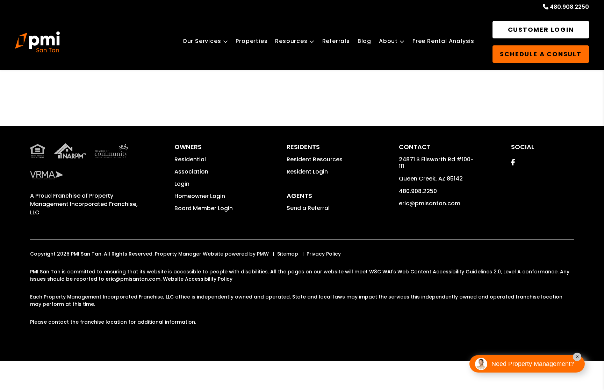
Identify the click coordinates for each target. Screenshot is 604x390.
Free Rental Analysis (443, 41)
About (388, 41)
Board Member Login (203, 208)
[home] (37, 41)
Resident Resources (315, 159)
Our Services (201, 41)
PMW (263, 253)
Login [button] (181, 184)
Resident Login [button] (307, 172)
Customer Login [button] (541, 29)
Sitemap (287, 253)
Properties (251, 41)
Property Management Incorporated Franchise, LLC (84, 204)
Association (191, 172)
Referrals (336, 41)
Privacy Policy (324, 253)
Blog (364, 41)
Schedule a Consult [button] (540, 54)
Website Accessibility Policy (197, 278)
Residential (190, 159)
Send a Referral (308, 208)
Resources (291, 41)
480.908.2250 (569, 7)
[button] (513, 162)
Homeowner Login (199, 196)
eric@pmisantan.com (429, 203)
